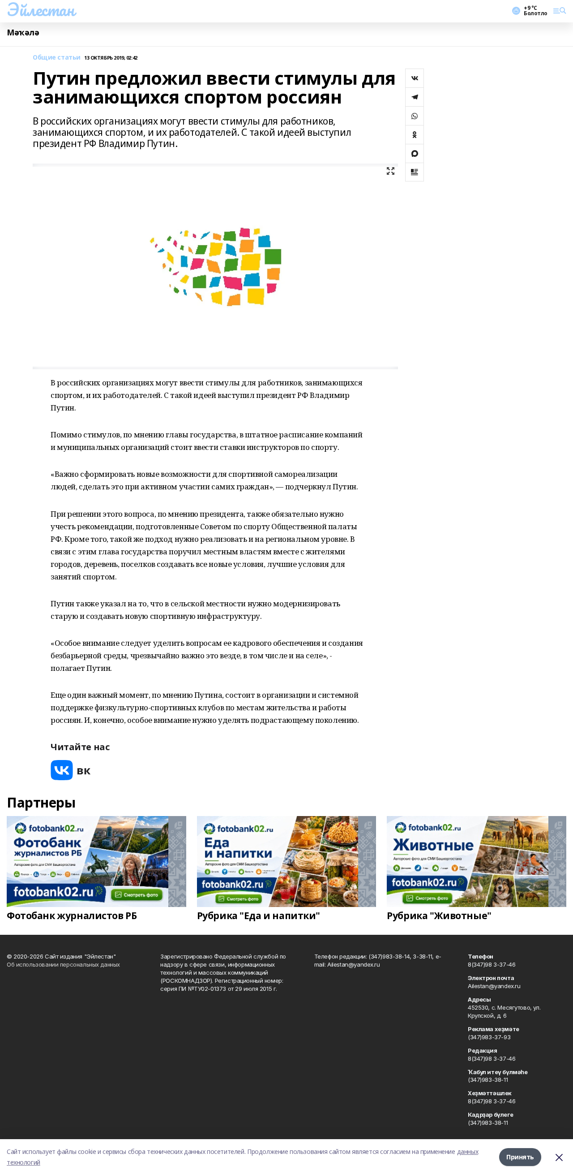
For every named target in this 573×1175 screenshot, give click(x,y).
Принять (520, 1157)
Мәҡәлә (23, 32)
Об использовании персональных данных (63, 964)
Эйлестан (40, 9)
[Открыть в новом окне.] (71, 770)
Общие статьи (57, 57)
